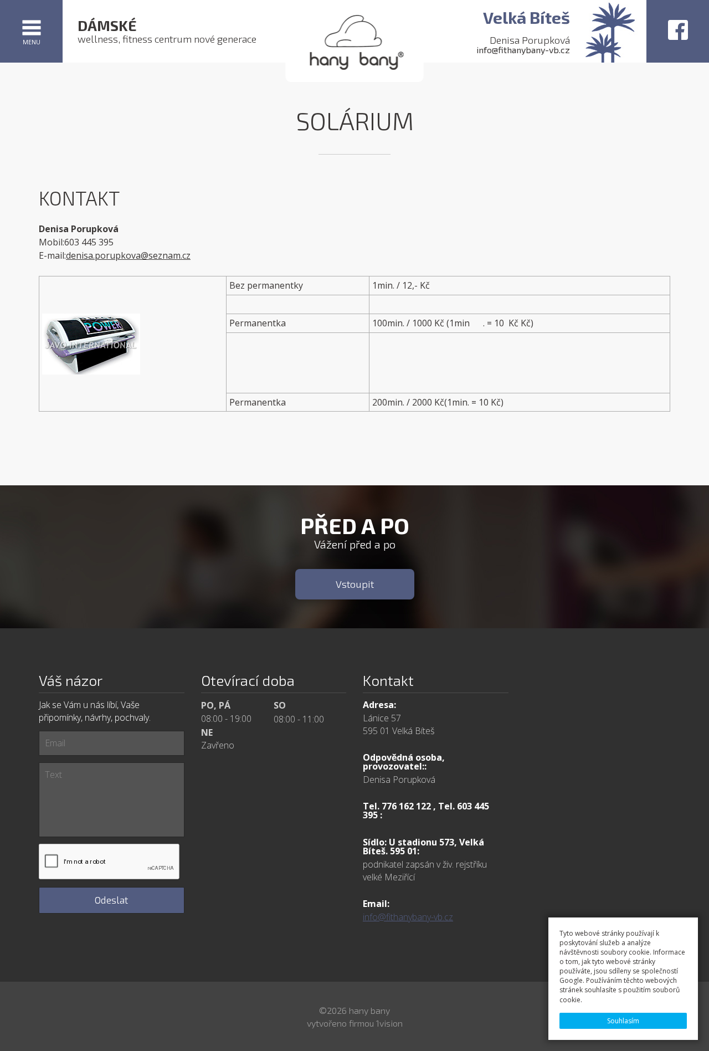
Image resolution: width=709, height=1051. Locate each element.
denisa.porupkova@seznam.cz (128, 255)
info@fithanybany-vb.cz (523, 49)
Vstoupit (355, 584)
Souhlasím (623, 1021)
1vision (389, 1023)
